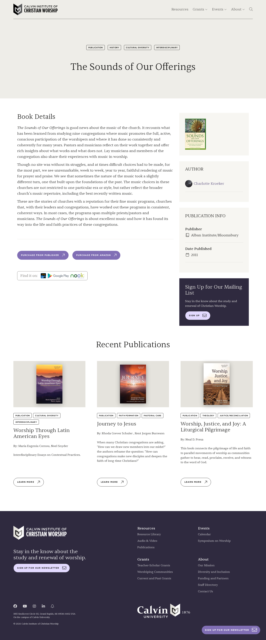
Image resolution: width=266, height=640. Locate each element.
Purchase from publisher (40, 255)
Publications (146, 547)
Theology (208, 415)
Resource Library (149, 534)
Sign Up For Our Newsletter (227, 630)
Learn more (25, 482)
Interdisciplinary (167, 47)
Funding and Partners (213, 578)
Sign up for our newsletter (38, 568)
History (114, 47)
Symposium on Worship (214, 541)
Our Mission (206, 565)
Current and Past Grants (154, 578)
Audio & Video (147, 541)
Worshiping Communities (155, 572)
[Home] (35, 9)
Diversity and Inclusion (214, 572)
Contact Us (205, 591)
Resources (179, 9)
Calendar (204, 534)
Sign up (194, 315)
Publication (95, 47)
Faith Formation (128, 415)
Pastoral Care (152, 415)
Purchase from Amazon (93, 255)
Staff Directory (208, 585)
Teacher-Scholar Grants (153, 565)
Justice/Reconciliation (234, 415)
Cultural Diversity (137, 47)
